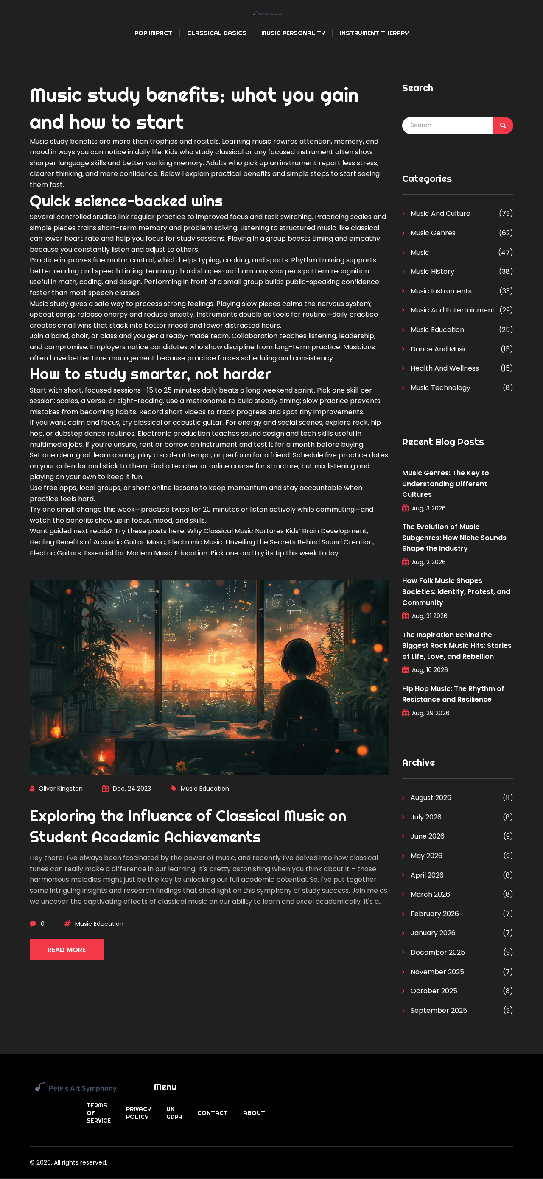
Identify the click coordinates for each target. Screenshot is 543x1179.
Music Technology (439, 388)
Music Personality (293, 33)
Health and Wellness (444, 368)
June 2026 (427, 836)
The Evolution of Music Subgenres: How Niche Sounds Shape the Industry (454, 537)
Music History (431, 271)
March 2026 (429, 894)
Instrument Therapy (374, 33)
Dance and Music (438, 349)
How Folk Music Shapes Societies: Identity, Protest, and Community (456, 591)
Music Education (205, 788)
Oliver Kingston (61, 788)
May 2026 (425, 856)
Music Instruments (440, 291)
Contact (212, 1113)
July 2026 (425, 817)
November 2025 (436, 972)
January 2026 (432, 933)
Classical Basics (216, 33)
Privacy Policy (138, 1112)
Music (419, 252)
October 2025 (433, 991)
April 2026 (426, 875)
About (254, 1113)
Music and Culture (439, 213)
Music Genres (432, 233)
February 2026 (434, 914)
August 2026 (430, 798)
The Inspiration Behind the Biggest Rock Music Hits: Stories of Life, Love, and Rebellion (457, 645)
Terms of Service (99, 1112)
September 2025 (438, 1010)
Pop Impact (153, 33)
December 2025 (437, 952)
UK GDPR (174, 1112)
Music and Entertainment (452, 310)
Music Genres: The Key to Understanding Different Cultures (445, 483)
